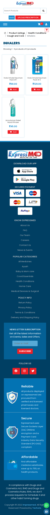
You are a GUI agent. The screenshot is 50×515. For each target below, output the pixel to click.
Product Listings (17, 33)
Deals (11, 17)
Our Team (25, 235)
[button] (39, 24)
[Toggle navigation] (5, 24)
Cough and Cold (15, 36)
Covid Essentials (25, 276)
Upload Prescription (28, 17)
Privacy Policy (25, 307)
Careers (25, 240)
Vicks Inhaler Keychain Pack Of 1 (13, 79)
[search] (43, 10)
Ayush (25, 266)
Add (15, 89)
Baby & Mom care (25, 271)
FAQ (25, 230)
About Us (25, 225)
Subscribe (25, 351)
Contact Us (25, 245)
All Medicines (25, 261)
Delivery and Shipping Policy (25, 317)
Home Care (25, 286)
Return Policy (25, 302)
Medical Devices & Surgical (25, 291)
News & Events (25, 250)
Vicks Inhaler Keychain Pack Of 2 (36, 79)
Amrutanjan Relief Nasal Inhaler (13, 121)
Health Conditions (37, 33)
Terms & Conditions (25, 312)
